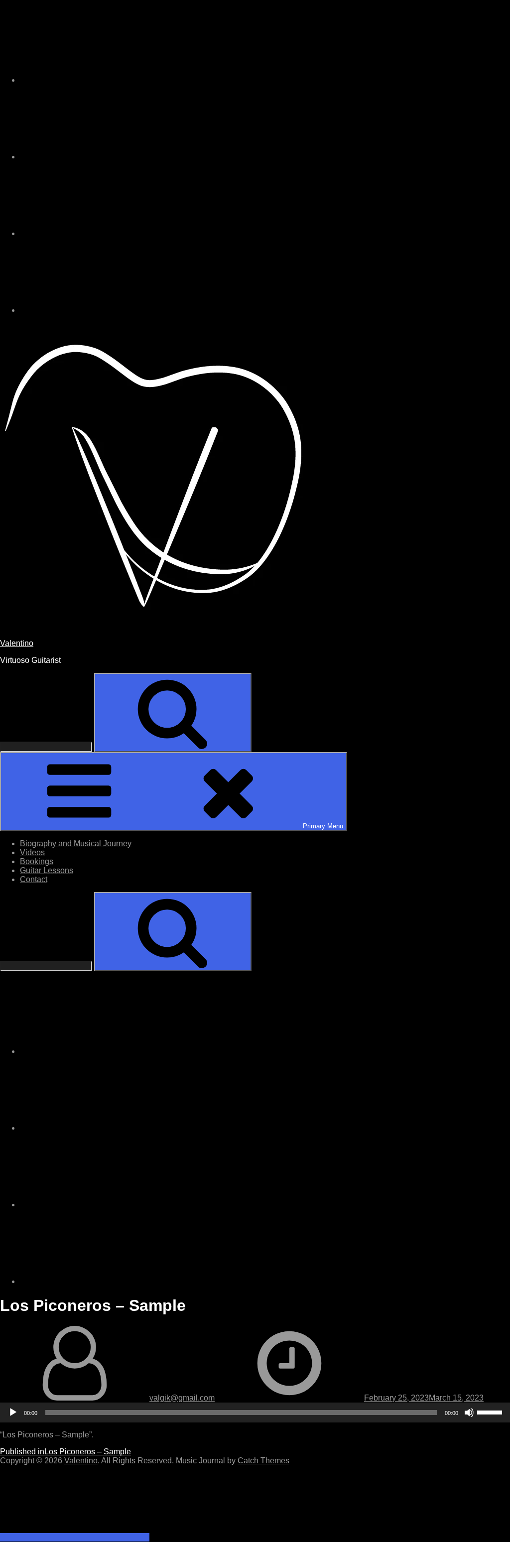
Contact (33, 879)
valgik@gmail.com (182, 1398)
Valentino (16, 643)
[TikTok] (94, 156)
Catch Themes (263, 1460)
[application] (255, 1412)
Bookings (36, 861)
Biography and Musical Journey (75, 843)
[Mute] (469, 1412)
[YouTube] (94, 310)
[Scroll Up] (74, 1537)
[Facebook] (94, 233)
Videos (32, 852)
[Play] (13, 1412)
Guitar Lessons (46, 870)
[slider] (491, 1411)
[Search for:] (47, 746)
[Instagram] (94, 80)
